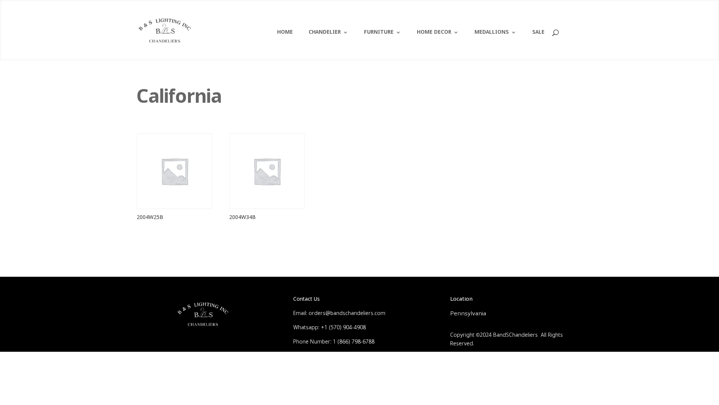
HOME (285, 33)
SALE (538, 33)
